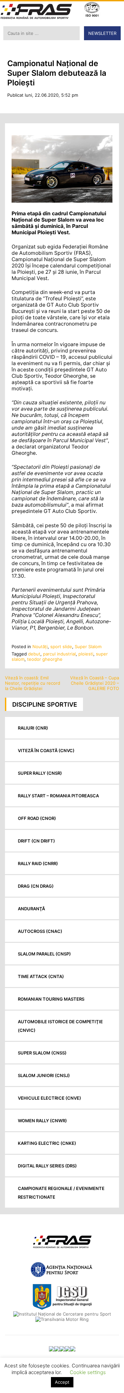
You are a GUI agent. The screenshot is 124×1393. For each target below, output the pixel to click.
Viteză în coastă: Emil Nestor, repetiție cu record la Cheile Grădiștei (32, 683)
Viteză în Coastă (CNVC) (46, 750)
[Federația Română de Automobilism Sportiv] (36, 12)
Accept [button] (62, 1382)
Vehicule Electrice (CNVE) (49, 1098)
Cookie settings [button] (88, 1372)
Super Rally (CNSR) (40, 773)
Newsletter (102, 33)
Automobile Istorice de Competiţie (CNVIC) (60, 1026)
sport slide (61, 646)
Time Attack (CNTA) (41, 976)
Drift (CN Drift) (36, 841)
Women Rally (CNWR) (42, 1120)
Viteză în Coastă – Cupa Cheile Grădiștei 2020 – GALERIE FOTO (94, 683)
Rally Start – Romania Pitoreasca (58, 795)
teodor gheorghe (44, 659)
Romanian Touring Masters (51, 999)
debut (34, 653)
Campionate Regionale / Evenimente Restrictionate (61, 1193)
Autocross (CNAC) (40, 931)
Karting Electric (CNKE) (47, 1143)
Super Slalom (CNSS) (42, 1052)
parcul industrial (59, 653)
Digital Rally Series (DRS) (47, 1165)
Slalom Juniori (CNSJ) (44, 1075)
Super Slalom (88, 646)
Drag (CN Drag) (36, 886)
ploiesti (85, 653)
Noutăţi (40, 646)
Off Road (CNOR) (37, 818)
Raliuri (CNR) (33, 728)
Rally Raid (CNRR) (38, 863)
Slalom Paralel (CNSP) (44, 953)
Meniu (114, 10)
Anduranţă (31, 908)
